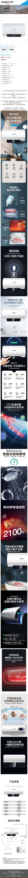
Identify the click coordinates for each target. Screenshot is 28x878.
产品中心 (9, 875)
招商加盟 (14, 875)
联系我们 (19, 875)
